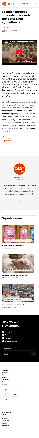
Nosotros (5, 382)
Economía (7, 139)
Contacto (5, 384)
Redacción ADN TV (20, 177)
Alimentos (5, 372)
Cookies (4, 423)
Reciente (5, 370)
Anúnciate (5, 418)
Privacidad (5, 420)
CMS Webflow (6, 412)
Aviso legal (5, 425)
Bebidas (4, 375)
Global (4, 377)
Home (4, 367)
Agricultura (7, 141)
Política (6, 137)
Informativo (5, 379)
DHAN (4, 414)
